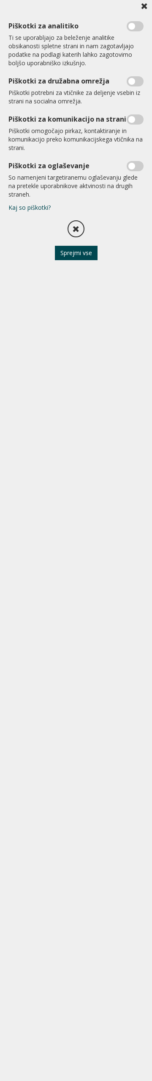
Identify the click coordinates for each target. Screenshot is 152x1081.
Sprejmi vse (76, 253)
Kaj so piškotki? (29, 207)
